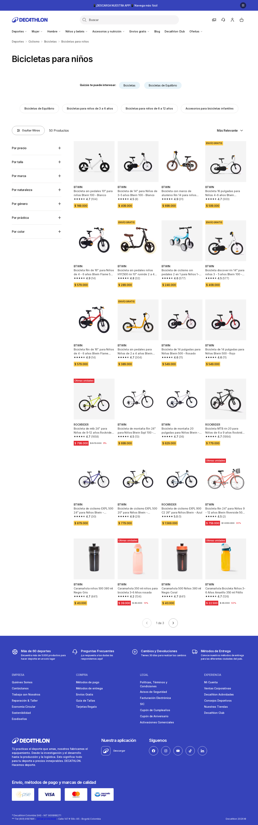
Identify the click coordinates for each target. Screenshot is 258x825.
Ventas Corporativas (217, 688)
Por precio (19, 148)
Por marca (19, 176)
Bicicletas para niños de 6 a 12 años (149, 108)
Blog (157, 31)
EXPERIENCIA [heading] (212, 674)
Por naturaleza (22, 190)
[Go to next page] (173, 623)
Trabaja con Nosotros (26, 694)
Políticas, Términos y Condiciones (153, 684)
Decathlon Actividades (219, 694)
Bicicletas (129, 85)
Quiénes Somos (22, 682)
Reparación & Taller (25, 700)
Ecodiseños (19, 718)
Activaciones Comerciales (157, 722)
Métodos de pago (87, 682)
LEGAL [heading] (144, 674)
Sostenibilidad (21, 712)
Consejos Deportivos (217, 700)
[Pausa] (243, 5)
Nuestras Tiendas (216, 706)
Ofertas (194, 31)
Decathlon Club (175, 31)
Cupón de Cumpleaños (155, 710)
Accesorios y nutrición (107, 31)
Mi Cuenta (211, 682)
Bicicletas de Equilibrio (163, 85)
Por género (20, 204)
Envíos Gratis (84, 694)
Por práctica (20, 218)
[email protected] (46, 818)
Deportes (18, 31)
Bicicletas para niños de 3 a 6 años (90, 108)
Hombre (52, 31)
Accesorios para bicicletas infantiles (210, 108)
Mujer (36, 31)
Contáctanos (20, 688)
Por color (18, 231)
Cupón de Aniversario (154, 716)
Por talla (17, 162)
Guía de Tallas (85, 700)
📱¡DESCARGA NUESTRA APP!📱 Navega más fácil (125, 5)
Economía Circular (24, 706)
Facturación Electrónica (155, 697)
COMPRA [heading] (82, 674)
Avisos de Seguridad (153, 691)
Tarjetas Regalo (86, 706)
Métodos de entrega (89, 688)
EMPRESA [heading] (18, 674)
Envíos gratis (138, 31)
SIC (142, 704)
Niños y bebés (75, 31)
